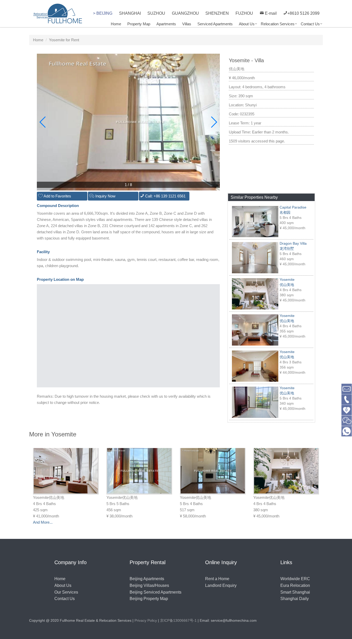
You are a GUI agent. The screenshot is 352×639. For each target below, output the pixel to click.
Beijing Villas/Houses (149, 585)
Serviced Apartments (215, 24)
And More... (43, 522)
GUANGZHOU (185, 13)
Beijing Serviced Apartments (155, 592)
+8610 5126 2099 (303, 13)
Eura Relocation (295, 585)
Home (116, 24)
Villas (186, 24)
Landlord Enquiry (221, 585)
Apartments (166, 24)
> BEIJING (102, 13)
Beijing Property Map (149, 598)
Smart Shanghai (295, 592)
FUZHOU (244, 13)
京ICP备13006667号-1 (178, 620)
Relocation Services (278, 24)
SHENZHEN (217, 13)
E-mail (270, 13)
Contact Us (310, 24)
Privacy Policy (146, 620)
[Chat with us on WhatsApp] (346, 431)
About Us (247, 24)
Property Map (138, 24)
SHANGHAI (130, 13)
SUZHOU (156, 13)
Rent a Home (217, 579)
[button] (213, 122)
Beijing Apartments (147, 579)
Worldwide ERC (295, 579)
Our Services (66, 592)
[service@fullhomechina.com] (346, 388)
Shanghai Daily (294, 598)
